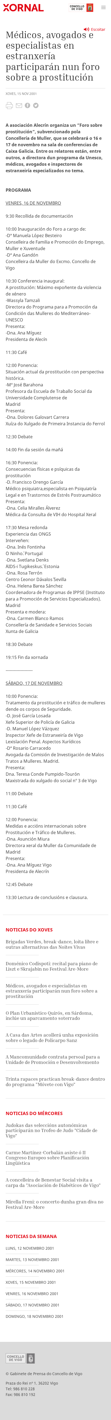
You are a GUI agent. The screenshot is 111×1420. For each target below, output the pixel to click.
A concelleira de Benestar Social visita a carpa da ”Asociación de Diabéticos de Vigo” (53, 1182)
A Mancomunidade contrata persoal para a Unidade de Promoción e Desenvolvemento (53, 1059)
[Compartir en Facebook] (27, 106)
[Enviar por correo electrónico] (19, 106)
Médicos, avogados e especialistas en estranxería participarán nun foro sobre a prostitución (52, 991)
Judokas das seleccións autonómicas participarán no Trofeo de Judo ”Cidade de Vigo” (51, 1130)
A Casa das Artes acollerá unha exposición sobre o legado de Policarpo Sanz (52, 1037)
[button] (103, 7)
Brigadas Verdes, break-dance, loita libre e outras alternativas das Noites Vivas (52, 944)
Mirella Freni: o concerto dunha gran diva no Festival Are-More (54, 1204)
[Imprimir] (9, 106)
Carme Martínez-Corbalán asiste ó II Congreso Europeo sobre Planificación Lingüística (47, 1158)
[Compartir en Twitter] (36, 106)
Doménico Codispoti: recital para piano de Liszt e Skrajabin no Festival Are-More (52, 966)
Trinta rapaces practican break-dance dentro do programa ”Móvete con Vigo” (55, 1081)
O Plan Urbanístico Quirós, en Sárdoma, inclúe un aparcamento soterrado (49, 1015)
